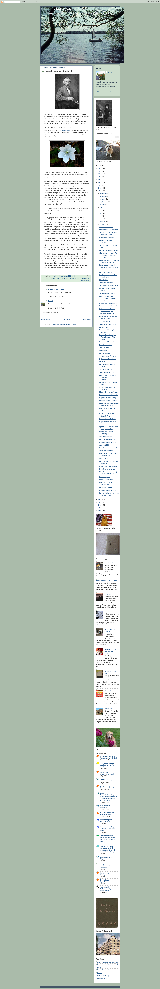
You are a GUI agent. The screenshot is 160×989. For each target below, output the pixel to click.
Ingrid (50, 301)
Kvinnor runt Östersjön (107, 342)
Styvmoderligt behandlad (107, 293)
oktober (102, 199)
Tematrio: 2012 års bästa (108, 356)
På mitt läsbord (104, 353)
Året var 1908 (104, 445)
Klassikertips (103, 327)
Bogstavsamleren (106, 857)
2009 (100, 508)
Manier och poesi (106, 820)
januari (102, 224)
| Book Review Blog (107, 827)
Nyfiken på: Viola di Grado (108, 303)
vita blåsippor (84, 280)
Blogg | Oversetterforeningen (107, 794)
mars (102, 219)
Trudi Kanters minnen (106, 314)
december (103, 193)
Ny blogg (102, 875)
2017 (100, 179)
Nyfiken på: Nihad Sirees (107, 359)
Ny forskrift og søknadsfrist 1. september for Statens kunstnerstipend (108, 798)
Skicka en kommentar (50, 312)
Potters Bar (108, 708)
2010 (100, 505)
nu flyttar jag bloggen (106, 814)
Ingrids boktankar (58, 9)
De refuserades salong (107, 469)
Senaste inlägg (46, 319)
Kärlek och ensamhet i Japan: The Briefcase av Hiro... (108, 267)
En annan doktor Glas (106, 781)
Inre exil (102, 864)
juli (101, 207)
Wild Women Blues (105, 345)
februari (103, 221)
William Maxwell (104, 458)
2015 (100, 185)
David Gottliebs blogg (104, 970)
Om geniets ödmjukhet (107, 413)
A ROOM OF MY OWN (107, 756)
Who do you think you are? (108, 372)
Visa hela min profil (104, 92)
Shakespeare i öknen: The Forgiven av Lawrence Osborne (108, 255)
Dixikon (99, 973)
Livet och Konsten (106, 846)
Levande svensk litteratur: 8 (108, 442)
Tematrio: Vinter (104, 321)
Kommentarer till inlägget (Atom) (64, 324)
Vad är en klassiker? (106, 436)
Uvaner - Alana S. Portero (108, 788)
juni (101, 210)
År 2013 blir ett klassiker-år (108, 285)
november (103, 196)
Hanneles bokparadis (56, 289)
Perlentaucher (102, 978)
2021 (100, 168)
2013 (100, 191)
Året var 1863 (104, 347)
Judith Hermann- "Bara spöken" (106, 581)
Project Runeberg (64, 130)
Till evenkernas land (106, 227)
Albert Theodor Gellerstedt (60, 278)
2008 (100, 510)
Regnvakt (103, 882)
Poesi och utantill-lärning (107, 419)
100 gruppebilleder (105, 859)
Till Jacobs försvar (105, 369)
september (104, 202)
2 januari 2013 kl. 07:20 (56, 308)
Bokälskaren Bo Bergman (108, 400)
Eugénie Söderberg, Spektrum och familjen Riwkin (107, 298)
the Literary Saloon (107, 763)
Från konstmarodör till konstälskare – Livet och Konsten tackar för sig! (107, 850)
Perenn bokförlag (103, 976)
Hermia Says (104, 880)
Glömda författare (105, 416)
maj (101, 213)
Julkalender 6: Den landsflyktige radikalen (111, 651)
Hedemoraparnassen (106, 237)
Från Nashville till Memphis (108, 230)
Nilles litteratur (105, 786)
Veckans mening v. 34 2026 (108, 758)
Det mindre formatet (111, 691)
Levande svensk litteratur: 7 (108, 490)
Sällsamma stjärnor (106, 450)
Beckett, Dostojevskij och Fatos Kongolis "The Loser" (107, 337)
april (101, 216)
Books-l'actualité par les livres (107, 962)
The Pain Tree (109, 612)
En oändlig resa (104, 477)
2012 (100, 499)
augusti (102, 204)
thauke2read (104, 887)
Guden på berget (105, 821)
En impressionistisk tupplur (108, 250)
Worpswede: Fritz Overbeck (109, 324)
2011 (100, 502)
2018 (100, 177)
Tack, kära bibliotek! (106, 283)
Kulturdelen (104, 772)
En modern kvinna (105, 272)
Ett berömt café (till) (106, 487)
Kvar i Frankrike (110, 563)
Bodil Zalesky (105, 806)
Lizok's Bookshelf (106, 835)
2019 (100, 174)
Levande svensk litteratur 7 (79, 278)
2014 (100, 188)
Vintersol (102, 362)
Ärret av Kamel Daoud (107, 774)
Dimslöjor (108, 594)
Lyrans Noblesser (106, 779)
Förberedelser (104, 807)
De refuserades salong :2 (108, 448)
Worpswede (103, 350)
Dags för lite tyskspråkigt (107, 398)
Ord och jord (104, 873)
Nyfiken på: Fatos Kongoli (108, 466)
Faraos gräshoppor (106, 479)
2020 (100, 171)
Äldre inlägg (87, 319)
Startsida (67, 319)
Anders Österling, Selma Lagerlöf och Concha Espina (107, 377)
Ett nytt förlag (104, 280)
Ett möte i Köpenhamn (107, 439)
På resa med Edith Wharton (108, 306)
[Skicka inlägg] (87, 276)
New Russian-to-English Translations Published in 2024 (107, 839)
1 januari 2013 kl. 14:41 (56, 297)
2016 (100, 182)
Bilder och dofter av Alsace (108, 392)
